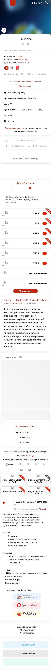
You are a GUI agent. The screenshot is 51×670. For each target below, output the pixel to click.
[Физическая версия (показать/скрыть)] (21, 188)
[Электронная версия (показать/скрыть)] (16, 188)
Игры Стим (24, 443)
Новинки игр (25, 438)
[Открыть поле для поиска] (46, 2)
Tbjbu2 (20, 56)
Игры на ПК (24, 433)
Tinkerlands (8, 491)
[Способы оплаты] (8, 188)
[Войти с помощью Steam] (9, 464)
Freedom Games (21, 60)
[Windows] (30, 188)
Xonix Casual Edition (12, 480)
